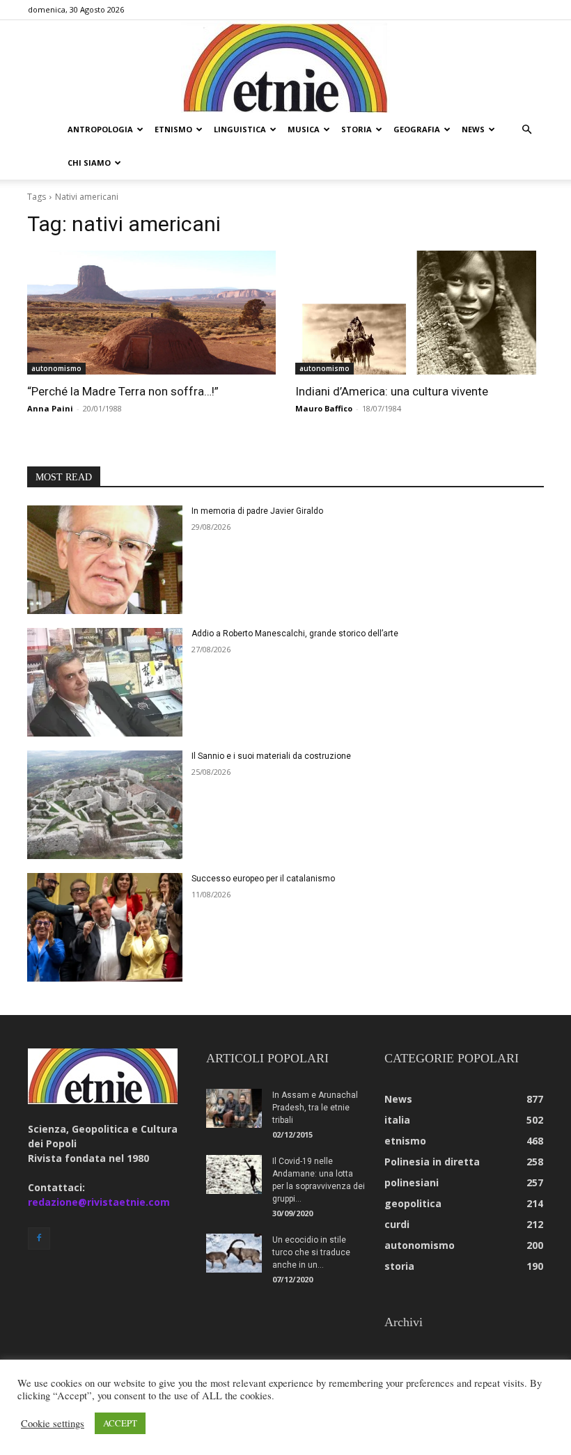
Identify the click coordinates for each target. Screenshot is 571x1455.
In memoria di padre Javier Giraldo (257, 511)
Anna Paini (50, 408)
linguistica (240, 129)
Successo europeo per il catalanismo (263, 878)
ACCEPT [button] (120, 1423)
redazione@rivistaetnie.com (99, 1202)
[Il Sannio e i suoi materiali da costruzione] (104, 804)
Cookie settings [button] (52, 1423)
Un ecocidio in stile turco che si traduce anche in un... (311, 1252)
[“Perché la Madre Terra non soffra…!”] (151, 313)
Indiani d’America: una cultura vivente (391, 391)
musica (304, 129)
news (473, 129)
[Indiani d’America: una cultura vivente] (419, 313)
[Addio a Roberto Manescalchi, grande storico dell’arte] (104, 682)
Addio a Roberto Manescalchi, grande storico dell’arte (294, 633)
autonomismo (56, 368)
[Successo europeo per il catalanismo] (104, 927)
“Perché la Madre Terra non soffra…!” (123, 391)
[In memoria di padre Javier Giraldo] (104, 559)
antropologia (100, 129)
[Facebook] (39, 1238)
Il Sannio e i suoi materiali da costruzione (271, 756)
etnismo (173, 129)
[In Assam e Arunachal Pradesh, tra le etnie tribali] (234, 1108)
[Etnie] (285, 67)
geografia (416, 129)
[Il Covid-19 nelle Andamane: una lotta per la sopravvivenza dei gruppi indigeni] (234, 1174)
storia (356, 129)
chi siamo (89, 162)
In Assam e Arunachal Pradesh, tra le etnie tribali (315, 1107)
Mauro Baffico (323, 408)
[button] (526, 129)
